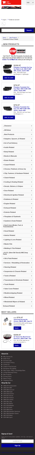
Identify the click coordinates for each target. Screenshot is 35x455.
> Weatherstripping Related (12, 293)
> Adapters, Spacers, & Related (14, 139)
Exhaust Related (9, 306)
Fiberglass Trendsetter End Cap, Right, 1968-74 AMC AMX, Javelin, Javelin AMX (22, 88)
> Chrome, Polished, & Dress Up (14, 169)
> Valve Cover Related (11, 289)
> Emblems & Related (10, 199)
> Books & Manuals (10, 156)
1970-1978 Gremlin (8, 393)
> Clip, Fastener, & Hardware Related (16, 173)
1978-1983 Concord (8, 389)
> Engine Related (9, 203)
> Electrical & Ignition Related (13, 195)
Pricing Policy (7, 376)
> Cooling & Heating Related (13, 182)
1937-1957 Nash (7, 407)
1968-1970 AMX (7, 387)
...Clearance (7, 126)
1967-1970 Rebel (8, 415)
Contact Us (6, 364)
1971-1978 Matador (8, 405)
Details (17, 328)
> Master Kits (7, 244)
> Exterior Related (9, 212)
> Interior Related (9, 235)
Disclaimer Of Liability (9, 368)
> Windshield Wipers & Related (14, 301)
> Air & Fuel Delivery (10, 143)
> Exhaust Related (9, 208)
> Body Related (8, 152)
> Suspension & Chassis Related (14, 271)
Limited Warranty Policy (10, 372)
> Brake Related (8, 160)
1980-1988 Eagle (8, 391)
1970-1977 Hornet (8, 395)
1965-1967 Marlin (8, 403)
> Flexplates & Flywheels (12, 216)
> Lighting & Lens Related (12, 239)
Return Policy (7, 378)
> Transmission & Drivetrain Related (15, 280)
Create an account (14, 19)
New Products (7, 374)
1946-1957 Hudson (8, 397)
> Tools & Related (9, 276)
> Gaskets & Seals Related (12, 221)
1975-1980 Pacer (8, 409)
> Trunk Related (8, 284)
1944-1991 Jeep (7, 401)
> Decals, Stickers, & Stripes (13, 186)
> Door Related (8, 190)
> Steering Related (9, 267)
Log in (4, 19)
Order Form (6, 358)
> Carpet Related (9, 164)
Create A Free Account (9, 366)
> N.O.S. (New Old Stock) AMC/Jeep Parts (15, 253)
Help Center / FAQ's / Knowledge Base (14, 370)
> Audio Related (8, 147)
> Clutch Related (9, 177)
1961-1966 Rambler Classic (11, 413)
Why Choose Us (7, 356)
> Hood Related (8, 231)
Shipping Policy (8, 380)
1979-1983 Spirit (7, 417)
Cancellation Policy (8, 362)
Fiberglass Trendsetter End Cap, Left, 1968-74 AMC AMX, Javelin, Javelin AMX (22, 108)
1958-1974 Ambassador (10, 385)
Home (4, 37)
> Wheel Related (8, 297)
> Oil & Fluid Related (10, 258)
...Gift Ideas (7, 130)
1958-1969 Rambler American (11, 411)
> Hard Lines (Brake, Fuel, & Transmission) (13, 226)
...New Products (12, 37)
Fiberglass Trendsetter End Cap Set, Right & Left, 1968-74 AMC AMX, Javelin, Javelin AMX (23, 69)
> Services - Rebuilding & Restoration (16, 263)
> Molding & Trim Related (12, 248)
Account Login (7, 360)
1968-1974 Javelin (8, 399)
